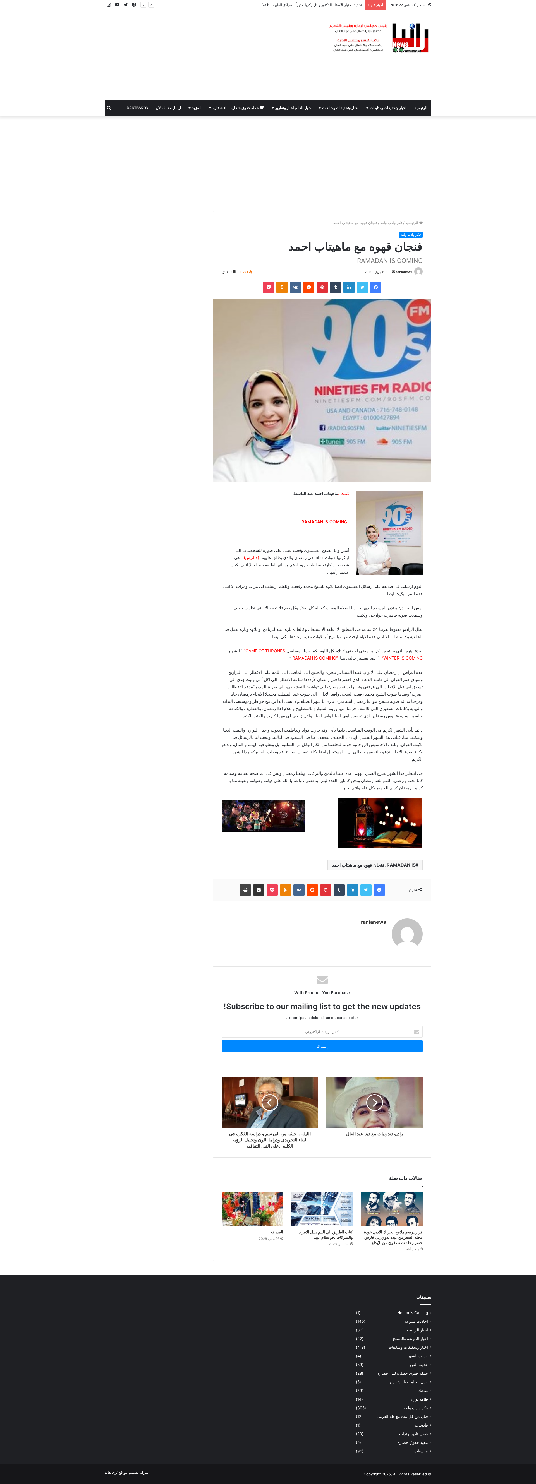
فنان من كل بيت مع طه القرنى (402, 1416)
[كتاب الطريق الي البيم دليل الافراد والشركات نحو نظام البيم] (322, 1209)
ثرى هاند (111, 1472)
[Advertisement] (212, 55)
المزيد (197, 108)
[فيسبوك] (375, 287)
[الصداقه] (252, 1209)
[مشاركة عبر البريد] (258, 890)
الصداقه (276, 1232)
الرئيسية (421, 108)
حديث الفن (419, 1364)
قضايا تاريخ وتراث (413, 1434)
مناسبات (421, 1451)
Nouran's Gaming (412, 1312)
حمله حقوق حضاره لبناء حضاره (236, 108)
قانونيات (421, 1425)
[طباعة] (245, 890)
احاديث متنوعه (416, 1321)
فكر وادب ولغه (391, 222)
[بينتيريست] (322, 287)
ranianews (404, 272)
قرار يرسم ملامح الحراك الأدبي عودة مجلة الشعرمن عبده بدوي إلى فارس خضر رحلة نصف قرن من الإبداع (393, 1237)
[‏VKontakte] (295, 287)
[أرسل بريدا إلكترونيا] (393, 272)
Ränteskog (137, 108)
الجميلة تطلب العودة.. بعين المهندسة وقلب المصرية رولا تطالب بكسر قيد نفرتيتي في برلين (292, 5)
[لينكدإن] (349, 287)
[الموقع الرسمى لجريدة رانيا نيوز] (379, 38)
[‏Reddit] (308, 287)
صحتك (423, 1390)
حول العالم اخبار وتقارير (293, 108)
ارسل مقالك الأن (168, 108)
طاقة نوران (419, 1399)
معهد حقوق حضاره (413, 1442)
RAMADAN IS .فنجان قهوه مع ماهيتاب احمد (373, 865)
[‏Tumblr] (335, 287)
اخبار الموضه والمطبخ (410, 1338)
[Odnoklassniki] (282, 287)
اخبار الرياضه (417, 1330)
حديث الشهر (418, 1356)
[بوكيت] (268, 287)
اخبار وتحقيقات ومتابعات (388, 108)
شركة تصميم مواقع (134, 1472)
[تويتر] (362, 287)
